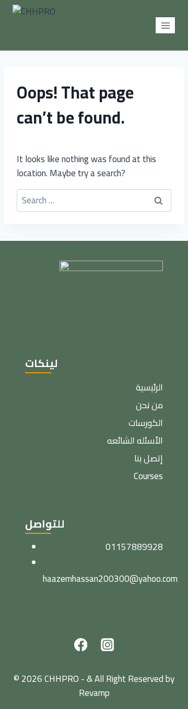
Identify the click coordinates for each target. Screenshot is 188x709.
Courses (148, 476)
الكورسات (145, 422)
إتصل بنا (148, 458)
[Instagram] (107, 644)
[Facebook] (80, 644)
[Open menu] (165, 25)
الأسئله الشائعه (135, 440)
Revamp (94, 692)
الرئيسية (149, 387)
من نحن (149, 405)
